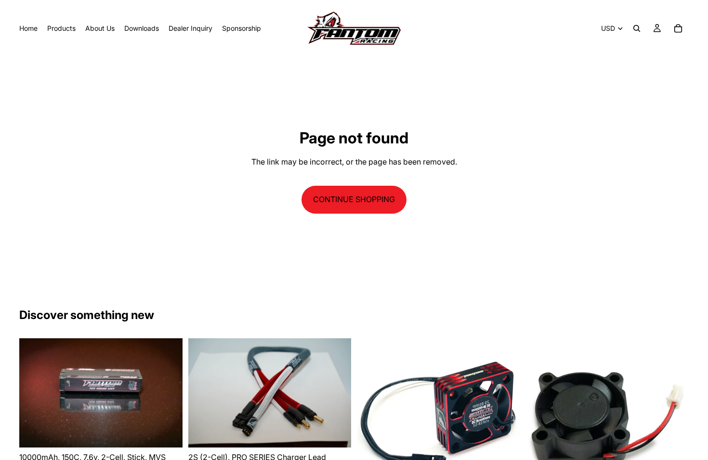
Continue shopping (354, 199)
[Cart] (678, 28)
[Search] (636, 28)
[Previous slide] (33, 393)
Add (175, 432)
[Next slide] (168, 393)
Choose (344, 432)
